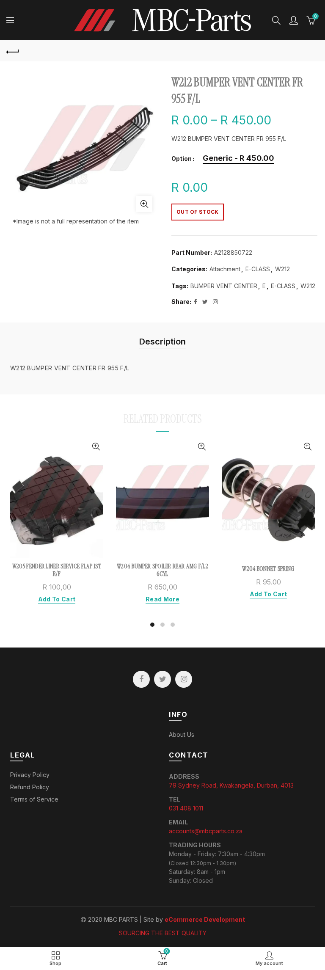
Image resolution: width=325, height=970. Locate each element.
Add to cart (56, 599)
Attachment (224, 269)
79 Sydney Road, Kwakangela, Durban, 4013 (231, 785)
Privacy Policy (30, 774)
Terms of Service (34, 799)
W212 (282, 269)
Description (162, 341)
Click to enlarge (144, 204)
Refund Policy (29, 787)
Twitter (162, 679)
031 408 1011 (186, 808)
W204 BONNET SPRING (268, 569)
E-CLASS (257, 269)
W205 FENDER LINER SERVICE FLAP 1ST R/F (56, 570)
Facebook (141, 679)
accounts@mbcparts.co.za (205, 831)
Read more (162, 599)
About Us (181, 734)
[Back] (12, 50)
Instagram (183, 679)
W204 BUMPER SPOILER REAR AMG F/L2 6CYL (162, 570)
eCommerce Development (205, 919)
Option (181, 158)
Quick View (95, 446)
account (293, 20)
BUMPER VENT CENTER (223, 285)
